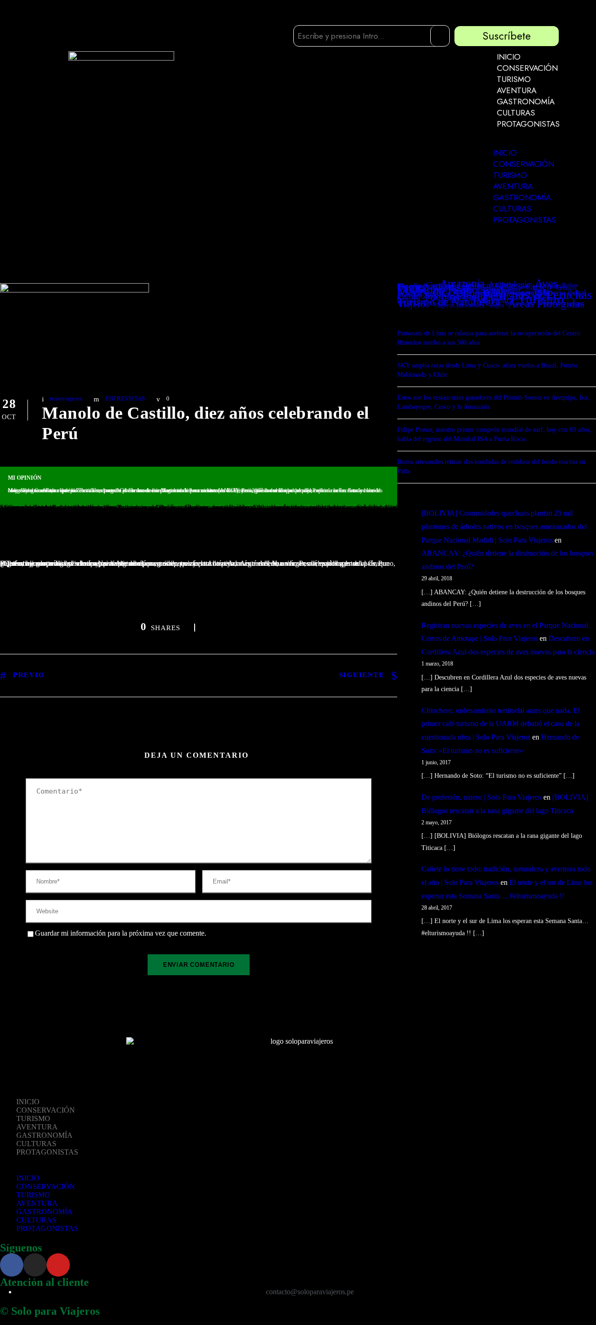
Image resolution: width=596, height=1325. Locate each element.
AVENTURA (516, 90)
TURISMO (514, 79)
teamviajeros (66, 398)
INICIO (509, 56)
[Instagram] (35, 1265)
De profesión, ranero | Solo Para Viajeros (481, 797)
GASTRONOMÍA (526, 101)
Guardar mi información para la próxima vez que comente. (120, 934)
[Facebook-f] (11, 1265)
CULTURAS (516, 112)
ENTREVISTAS (125, 398)
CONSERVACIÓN (527, 68)
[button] (520, 143)
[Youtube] (58, 1265)
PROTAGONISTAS (528, 123)
